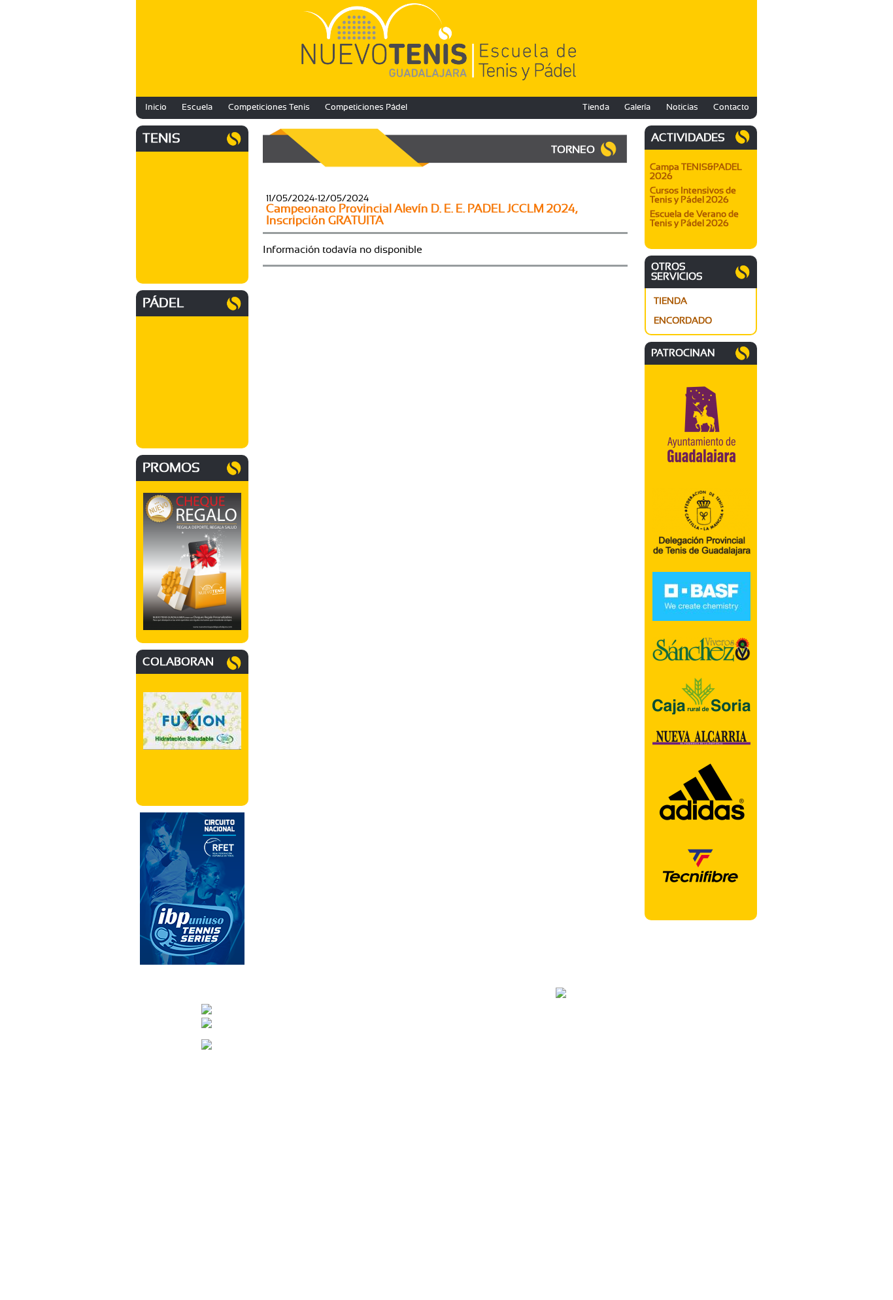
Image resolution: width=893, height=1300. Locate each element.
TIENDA (670, 301)
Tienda (595, 107)
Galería (637, 107)
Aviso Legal (577, 1049)
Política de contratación (598, 1072)
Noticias (682, 107)
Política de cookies (589, 1065)
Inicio (156, 107)
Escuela (197, 107)
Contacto (731, 107)
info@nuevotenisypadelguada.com (302, 1016)
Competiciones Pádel (366, 107)
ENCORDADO (683, 320)
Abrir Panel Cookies (591, 1088)
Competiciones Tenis (269, 107)
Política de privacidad (594, 1057)
